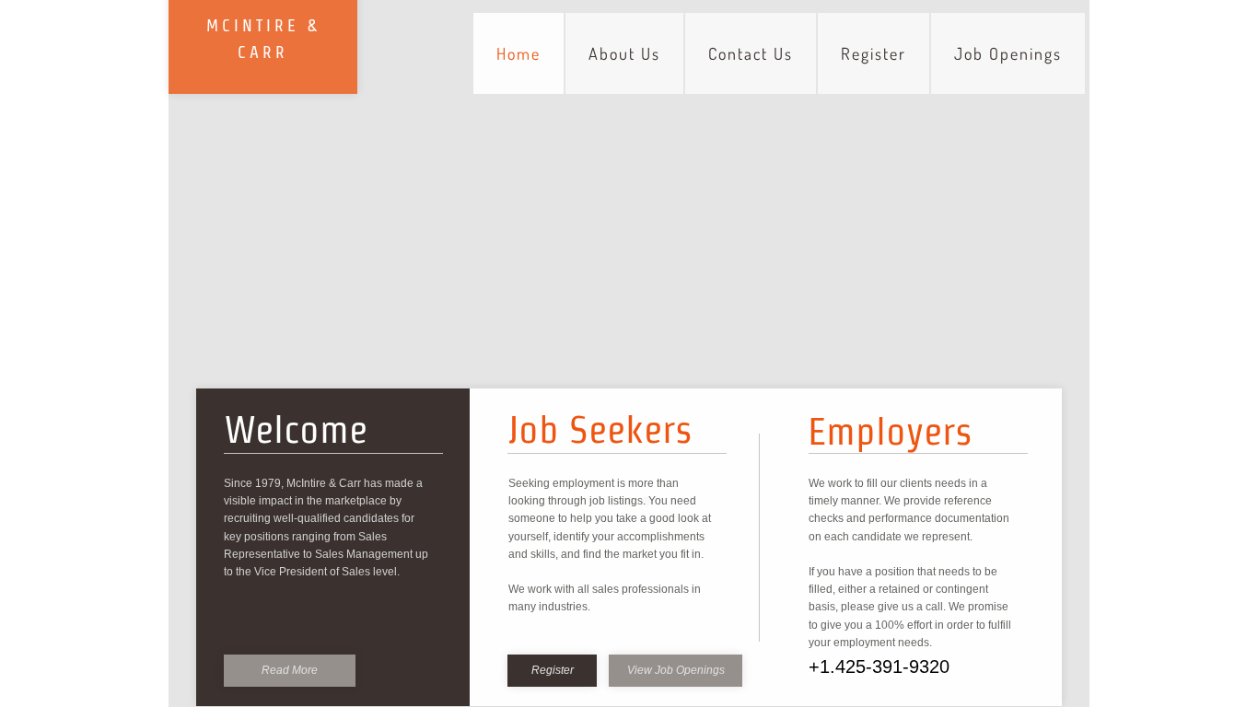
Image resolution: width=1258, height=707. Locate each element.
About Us (624, 53)
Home (518, 53)
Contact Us (750, 53)
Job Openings (1008, 53)
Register (873, 53)
